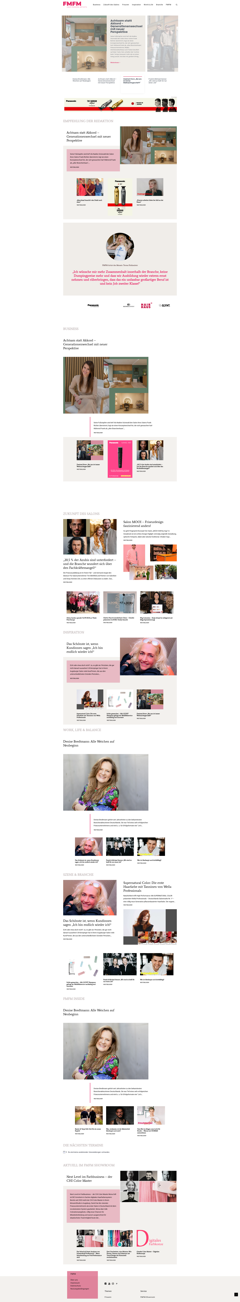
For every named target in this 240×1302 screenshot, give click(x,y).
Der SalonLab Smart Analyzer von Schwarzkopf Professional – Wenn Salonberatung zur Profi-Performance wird (89, 1254)
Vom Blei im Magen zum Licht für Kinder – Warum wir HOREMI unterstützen (148, 1131)
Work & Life (148, 5)
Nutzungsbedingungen (79, 1289)
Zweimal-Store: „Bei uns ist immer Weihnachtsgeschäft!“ (88, 465)
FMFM (168, 5)
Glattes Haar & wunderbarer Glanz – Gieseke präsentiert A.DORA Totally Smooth (118, 619)
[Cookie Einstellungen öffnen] (4, 1300)
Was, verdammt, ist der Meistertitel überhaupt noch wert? (118, 1130)
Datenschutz (75, 1286)
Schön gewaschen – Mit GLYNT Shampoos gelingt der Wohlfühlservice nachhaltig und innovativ (119, 715)
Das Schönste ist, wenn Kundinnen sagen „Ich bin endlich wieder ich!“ (85, 648)
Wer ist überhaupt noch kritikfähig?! (149, 860)
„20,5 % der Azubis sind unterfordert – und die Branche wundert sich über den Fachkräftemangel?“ (150, 466)
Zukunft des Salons (111, 5)
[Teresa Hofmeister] (120, 247)
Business (96, 5)
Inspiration (136, 5)
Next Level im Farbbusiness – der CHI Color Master (89, 1179)
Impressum (75, 1283)
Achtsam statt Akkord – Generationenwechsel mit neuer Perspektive (89, 136)
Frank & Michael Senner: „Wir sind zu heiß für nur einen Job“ (161, 25)
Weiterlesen (152, 62)
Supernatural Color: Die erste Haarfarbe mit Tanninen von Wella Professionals (88, 715)
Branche (159, 5)
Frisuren (125, 5)
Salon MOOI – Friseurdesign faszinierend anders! (143, 524)
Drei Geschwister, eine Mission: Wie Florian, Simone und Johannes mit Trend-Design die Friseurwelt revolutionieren (119, 1254)
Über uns (74, 1280)
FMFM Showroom (147, 1297)
